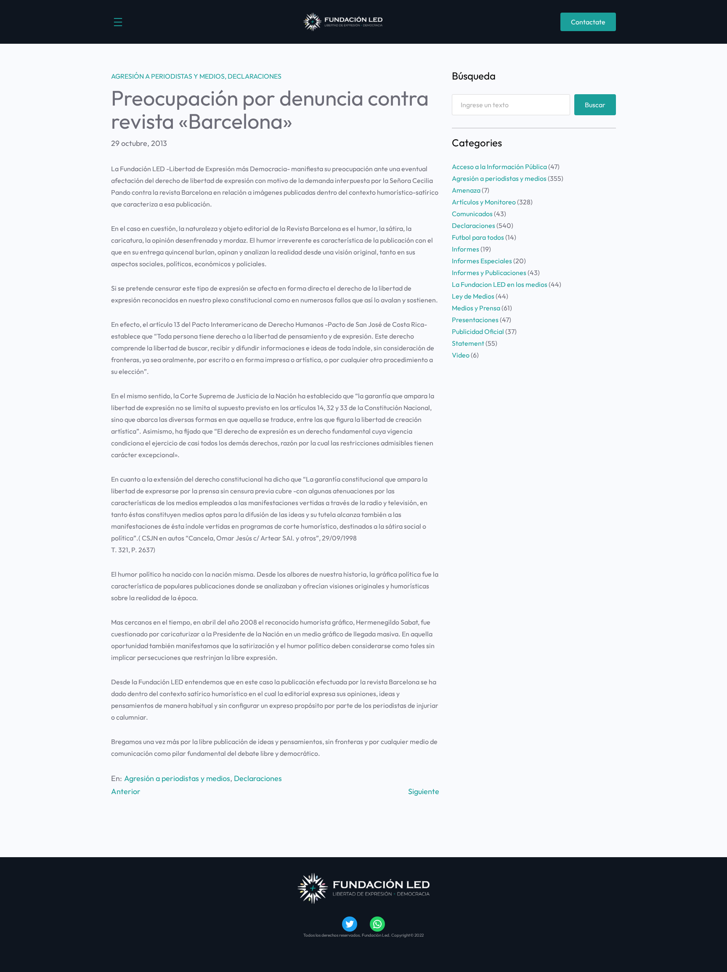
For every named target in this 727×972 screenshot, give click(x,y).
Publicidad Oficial (478, 331)
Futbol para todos (478, 237)
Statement (468, 343)
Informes (465, 249)
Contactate (588, 22)
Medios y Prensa (476, 308)
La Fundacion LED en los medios (499, 284)
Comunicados (472, 213)
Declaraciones (254, 76)
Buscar (595, 105)
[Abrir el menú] (118, 22)
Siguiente (423, 791)
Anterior (126, 791)
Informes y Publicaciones (489, 272)
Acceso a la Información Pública (499, 166)
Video (461, 355)
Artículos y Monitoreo (484, 202)
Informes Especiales (482, 261)
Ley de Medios (473, 296)
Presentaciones (475, 319)
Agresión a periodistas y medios (168, 76)
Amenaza (466, 190)
